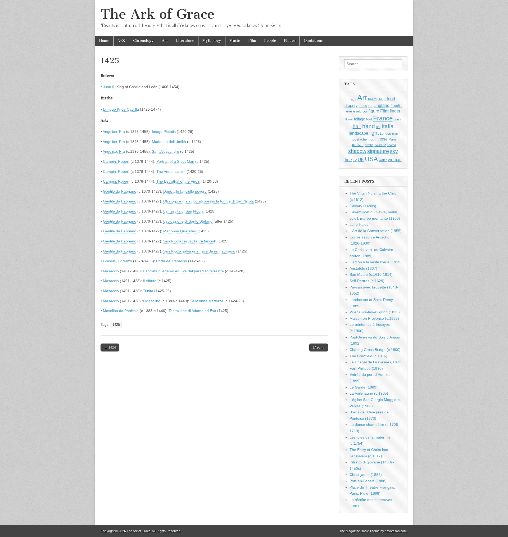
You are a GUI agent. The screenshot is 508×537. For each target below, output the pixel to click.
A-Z (121, 40)
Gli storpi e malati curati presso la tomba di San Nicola (208, 201)
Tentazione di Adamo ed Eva (192, 311)
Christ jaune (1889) (366, 474)
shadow (357, 151)
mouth (372, 139)
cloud (389, 98)
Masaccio (111, 271)
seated (391, 145)
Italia (388, 126)
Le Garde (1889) (364, 387)
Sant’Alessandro (165, 151)
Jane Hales (359, 224)
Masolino (152, 301)
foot (369, 119)
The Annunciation (170, 171)
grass (397, 119)
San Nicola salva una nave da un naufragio (199, 251)
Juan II (108, 87)
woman (395, 159)
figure (374, 111)
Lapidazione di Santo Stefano (187, 221)
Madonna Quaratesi (180, 231)
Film (252, 40)
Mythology (211, 40)
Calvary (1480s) (363, 206)
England (381, 105)
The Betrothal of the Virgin (178, 181)
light (374, 133)
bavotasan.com (396, 531)
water (383, 160)
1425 (116, 325)
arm (353, 99)
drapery (351, 105)
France (383, 118)
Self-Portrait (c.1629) (367, 281)
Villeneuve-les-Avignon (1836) (375, 312)
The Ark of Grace (158, 14)
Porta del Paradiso (171, 261)
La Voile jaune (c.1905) (369, 393)
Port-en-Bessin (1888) (368, 481)
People (270, 40)
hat (378, 127)
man (395, 133)
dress (363, 106)
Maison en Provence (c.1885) (374, 318)
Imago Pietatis (164, 131)
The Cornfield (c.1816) (368, 356)
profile (369, 145)
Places (290, 40)
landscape (358, 133)
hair (357, 126)
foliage (359, 119)
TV (355, 160)
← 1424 (110, 347)
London (385, 133)
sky (394, 151)
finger (395, 111)
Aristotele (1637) (363, 268)
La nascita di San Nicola (183, 211)
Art (165, 40)
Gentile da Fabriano (119, 191)
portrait (357, 144)
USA (371, 159)
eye (349, 111)
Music (234, 40)
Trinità (148, 291)
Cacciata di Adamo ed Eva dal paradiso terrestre (183, 271)
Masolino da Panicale (121, 311)
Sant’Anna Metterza (206, 301)
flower (349, 119)
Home (104, 40)
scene (380, 144)
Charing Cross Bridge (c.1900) (375, 350)
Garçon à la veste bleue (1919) (376, 262)
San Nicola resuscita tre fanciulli (189, 241)
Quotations (313, 40)
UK (361, 159)
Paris (393, 139)
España (396, 106)
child (380, 99)
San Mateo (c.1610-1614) (371, 274)
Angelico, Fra (114, 131)
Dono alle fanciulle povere (185, 191)
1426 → (319, 347)
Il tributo (149, 281)
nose (383, 139)
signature (378, 151)
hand (368, 126)
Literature (185, 40)
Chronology (143, 40)
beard (372, 99)
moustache (358, 139)
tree (348, 159)
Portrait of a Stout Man (175, 161)
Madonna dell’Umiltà (169, 141)
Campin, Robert (116, 161)
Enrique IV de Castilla (121, 109)
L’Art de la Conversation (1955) (376, 231)
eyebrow (360, 111)
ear (370, 106)
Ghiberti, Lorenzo (117, 261)
